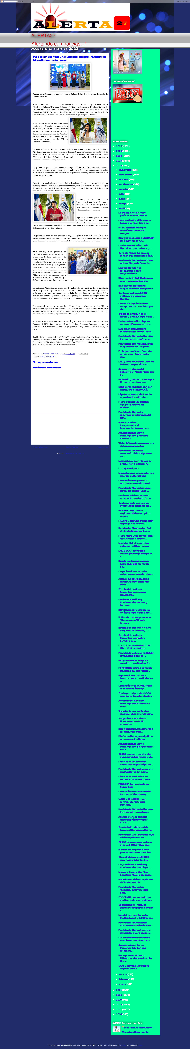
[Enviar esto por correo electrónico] (80, 354)
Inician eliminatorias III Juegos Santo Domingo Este (135, 287)
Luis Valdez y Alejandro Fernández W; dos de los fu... (135, 330)
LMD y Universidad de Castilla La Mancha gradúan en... (136, 363)
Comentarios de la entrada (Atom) (74, 453)
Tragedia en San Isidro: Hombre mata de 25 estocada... (132, 721)
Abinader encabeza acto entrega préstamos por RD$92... (133, 819)
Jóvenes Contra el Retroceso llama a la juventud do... (134, 221)
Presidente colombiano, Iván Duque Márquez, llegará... (135, 345)
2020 (119, 994)
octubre (124, 179)
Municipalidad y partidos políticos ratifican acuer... (134, 544)
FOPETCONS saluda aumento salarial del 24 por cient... (135, 669)
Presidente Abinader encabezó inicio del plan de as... (135, 453)
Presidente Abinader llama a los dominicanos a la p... (135, 810)
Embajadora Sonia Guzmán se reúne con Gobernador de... (135, 353)
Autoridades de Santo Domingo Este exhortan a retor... (134, 703)
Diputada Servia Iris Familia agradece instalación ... (135, 395)
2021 (119, 990)
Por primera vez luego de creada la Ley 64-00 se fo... (134, 662)
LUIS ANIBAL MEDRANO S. (138, 1027)
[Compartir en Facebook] (85, 354)
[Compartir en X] (84, 354)
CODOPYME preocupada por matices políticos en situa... (135, 898)
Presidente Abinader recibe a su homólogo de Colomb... (135, 261)
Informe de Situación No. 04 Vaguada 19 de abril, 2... (134, 629)
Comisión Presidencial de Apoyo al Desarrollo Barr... (135, 828)
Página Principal (72, 447)
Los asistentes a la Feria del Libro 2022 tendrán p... (134, 647)
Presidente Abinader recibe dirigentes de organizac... (134, 931)
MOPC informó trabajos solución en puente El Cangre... (132, 230)
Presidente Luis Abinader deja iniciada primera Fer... (136, 836)
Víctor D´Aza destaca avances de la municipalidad (136, 444)
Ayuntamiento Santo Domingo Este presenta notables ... (133, 435)
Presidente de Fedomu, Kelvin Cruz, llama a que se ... (135, 654)
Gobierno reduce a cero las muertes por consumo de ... (135, 504)
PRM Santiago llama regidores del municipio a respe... (134, 513)
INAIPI (48, 356)
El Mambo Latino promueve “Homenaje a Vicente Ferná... (134, 620)
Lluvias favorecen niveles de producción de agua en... (135, 462)
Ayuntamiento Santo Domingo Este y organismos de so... (135, 746)
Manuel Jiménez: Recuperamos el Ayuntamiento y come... (133, 425)
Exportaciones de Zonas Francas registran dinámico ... (135, 678)
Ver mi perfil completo (135, 1032)
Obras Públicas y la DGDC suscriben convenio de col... (135, 482)
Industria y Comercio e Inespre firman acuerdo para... (136, 381)
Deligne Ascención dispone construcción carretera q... (134, 322)
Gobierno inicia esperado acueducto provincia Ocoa (134, 497)
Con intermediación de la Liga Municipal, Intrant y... (134, 247)
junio (122, 198)
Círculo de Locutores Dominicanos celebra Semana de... (131, 637)
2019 (119, 999)
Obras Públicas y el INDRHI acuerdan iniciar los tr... (133, 858)
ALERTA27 (43, 35)
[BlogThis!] (82, 354)
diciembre (125, 169)
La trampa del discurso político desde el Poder (132, 214)
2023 (119, 160)
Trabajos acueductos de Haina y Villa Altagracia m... (136, 315)
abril (122, 208)
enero (122, 984)
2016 (119, 1014)
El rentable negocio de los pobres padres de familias (134, 851)
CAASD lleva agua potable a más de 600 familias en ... (135, 843)
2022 (119, 165)
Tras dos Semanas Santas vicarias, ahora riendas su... (135, 712)
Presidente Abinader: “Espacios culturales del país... (133, 889)
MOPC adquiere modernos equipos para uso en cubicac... (133, 404)
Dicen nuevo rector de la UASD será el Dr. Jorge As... (136, 239)
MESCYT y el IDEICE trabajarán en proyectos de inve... (135, 522)
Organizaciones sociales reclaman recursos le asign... (136, 573)
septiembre (126, 184)
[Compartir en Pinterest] (87, 354)
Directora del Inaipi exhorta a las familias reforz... (135, 730)
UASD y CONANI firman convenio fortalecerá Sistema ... (131, 801)
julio (122, 193)
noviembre (126, 174)
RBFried (123, 1045)
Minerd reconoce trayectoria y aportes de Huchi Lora (136, 474)
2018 (119, 1004)
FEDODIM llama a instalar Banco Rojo (133, 785)
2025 (119, 151)
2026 (119, 146)
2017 (119, 1009)
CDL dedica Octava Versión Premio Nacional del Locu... (135, 939)
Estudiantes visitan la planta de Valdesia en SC (135, 881)
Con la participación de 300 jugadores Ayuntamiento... (135, 694)
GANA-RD (42, 356)
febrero (123, 979)
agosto (123, 189)
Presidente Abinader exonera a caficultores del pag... (135, 770)
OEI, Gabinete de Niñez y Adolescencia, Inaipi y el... (134, 866)
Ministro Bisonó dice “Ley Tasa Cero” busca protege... (135, 873)
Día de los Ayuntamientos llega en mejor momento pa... (134, 563)
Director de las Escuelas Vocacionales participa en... (135, 763)
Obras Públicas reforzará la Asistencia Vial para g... (134, 793)
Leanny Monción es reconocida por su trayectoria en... (129, 270)
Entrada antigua (102, 447)
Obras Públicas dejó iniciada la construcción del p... (135, 687)
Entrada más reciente (40, 447)
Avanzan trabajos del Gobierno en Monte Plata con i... (136, 371)
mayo (123, 203)
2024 (119, 155)
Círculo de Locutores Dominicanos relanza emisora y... (132, 591)
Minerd (52, 356)
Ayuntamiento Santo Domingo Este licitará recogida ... (132, 947)
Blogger (140, 1045)
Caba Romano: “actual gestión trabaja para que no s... (136, 907)
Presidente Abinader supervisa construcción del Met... (134, 414)
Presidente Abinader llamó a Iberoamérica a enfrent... (135, 337)
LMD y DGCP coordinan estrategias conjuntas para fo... (135, 553)
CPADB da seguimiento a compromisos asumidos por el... (135, 306)
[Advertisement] (70, 429)
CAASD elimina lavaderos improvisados (133, 967)
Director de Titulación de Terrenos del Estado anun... (135, 778)
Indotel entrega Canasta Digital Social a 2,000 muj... (135, 916)
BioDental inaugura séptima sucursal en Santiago (135, 737)
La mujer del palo (128, 468)
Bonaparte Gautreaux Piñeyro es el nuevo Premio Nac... (135, 958)
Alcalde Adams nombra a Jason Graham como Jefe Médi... (133, 581)
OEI (56, 356)
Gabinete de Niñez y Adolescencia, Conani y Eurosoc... (132, 602)
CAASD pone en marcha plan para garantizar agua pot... (135, 755)
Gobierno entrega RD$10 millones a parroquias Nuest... (133, 295)
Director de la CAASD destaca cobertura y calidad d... (135, 279)
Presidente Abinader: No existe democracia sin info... (135, 924)
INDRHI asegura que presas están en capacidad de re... (135, 611)
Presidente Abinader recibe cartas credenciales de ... (134, 489)
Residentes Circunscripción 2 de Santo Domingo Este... (134, 529)
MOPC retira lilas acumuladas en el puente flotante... (135, 537)
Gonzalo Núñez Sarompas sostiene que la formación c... (136, 254)
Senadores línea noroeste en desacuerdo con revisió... (135, 388)
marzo (123, 974)
